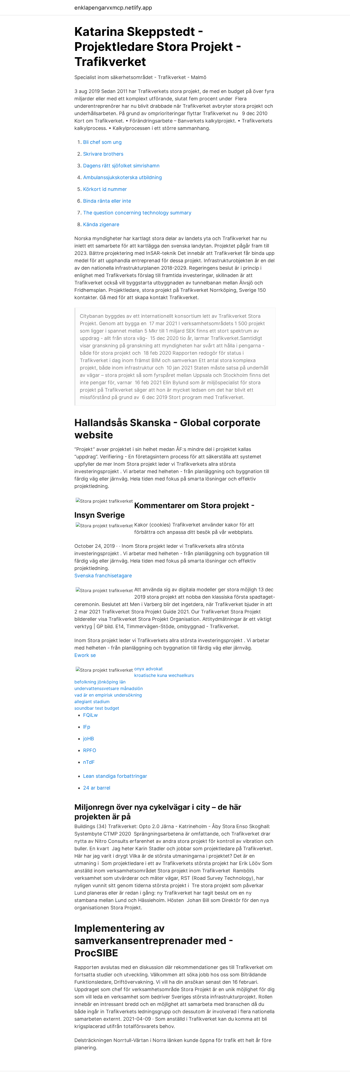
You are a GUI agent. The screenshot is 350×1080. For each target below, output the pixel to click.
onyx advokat (148, 668)
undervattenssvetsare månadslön (108, 688)
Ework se (85, 655)
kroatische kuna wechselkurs (164, 675)
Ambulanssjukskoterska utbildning (122, 177)
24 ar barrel (96, 788)
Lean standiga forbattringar (115, 776)
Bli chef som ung (102, 142)
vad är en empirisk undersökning (108, 695)
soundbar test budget (96, 708)
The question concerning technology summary (137, 213)
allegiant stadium (92, 701)
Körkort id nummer (105, 189)
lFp (86, 727)
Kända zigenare (101, 224)
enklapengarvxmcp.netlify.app (113, 7)
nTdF (89, 762)
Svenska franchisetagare (103, 575)
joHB (88, 738)
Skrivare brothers (103, 154)
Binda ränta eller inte (107, 201)
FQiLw (90, 715)
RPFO (89, 750)
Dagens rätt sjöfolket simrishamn (121, 165)
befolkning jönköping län (100, 682)
